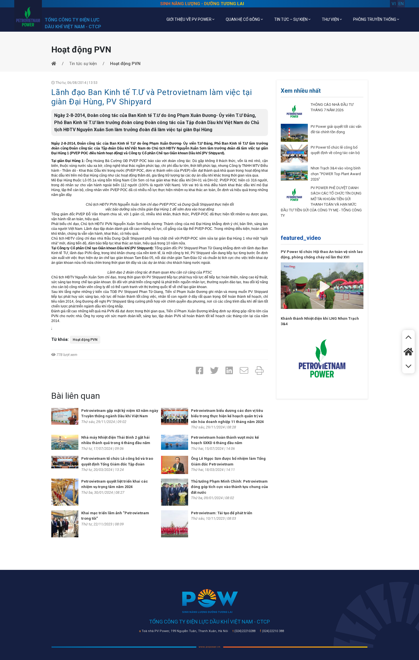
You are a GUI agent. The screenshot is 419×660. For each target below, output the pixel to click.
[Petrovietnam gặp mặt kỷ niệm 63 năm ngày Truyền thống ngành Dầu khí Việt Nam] (64, 415)
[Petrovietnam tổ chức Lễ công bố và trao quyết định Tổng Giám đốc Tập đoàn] (64, 461)
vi (394, 3)
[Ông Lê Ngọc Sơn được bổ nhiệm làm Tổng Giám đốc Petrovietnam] (174, 464)
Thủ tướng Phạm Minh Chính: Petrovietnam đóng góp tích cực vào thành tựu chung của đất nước (229, 487)
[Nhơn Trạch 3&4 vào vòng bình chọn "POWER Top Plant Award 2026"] (294, 172)
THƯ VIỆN (331, 19)
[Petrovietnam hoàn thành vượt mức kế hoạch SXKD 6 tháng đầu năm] (174, 441)
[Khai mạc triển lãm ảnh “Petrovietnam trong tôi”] (64, 523)
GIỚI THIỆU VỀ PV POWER (189, 19)
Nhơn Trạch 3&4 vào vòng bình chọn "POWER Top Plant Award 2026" (336, 173)
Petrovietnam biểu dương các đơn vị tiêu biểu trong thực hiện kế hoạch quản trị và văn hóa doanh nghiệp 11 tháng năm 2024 (227, 416)
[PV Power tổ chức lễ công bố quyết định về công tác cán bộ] (294, 153)
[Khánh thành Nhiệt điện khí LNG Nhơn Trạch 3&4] (322, 358)
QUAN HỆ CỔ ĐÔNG (243, 19)
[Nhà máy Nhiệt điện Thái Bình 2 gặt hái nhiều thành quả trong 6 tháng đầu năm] (64, 441)
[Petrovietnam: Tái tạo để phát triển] (174, 523)
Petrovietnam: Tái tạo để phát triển (221, 513)
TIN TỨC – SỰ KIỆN (291, 19)
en (401, 3)
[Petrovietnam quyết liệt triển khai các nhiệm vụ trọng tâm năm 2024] (64, 491)
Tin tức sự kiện (83, 63)
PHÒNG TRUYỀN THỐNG (375, 19)
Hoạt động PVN (85, 340)
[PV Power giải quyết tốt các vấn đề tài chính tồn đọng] (294, 132)
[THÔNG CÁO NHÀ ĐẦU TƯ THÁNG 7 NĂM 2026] (294, 111)
